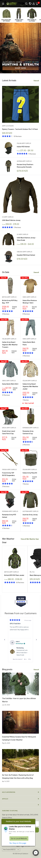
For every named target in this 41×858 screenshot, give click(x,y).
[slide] (20, 48)
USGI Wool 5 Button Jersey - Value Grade (26, 239)
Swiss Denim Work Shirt (10, 384)
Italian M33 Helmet (23, 146)
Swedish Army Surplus (24, 252)
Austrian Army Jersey (30, 515)
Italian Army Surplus (24, 143)
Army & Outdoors (8, 126)
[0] (37, 3)
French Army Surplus (9, 469)
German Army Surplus (24, 161)
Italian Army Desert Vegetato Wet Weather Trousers (10, 344)
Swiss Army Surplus (29, 297)
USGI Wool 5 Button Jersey (11, 220)
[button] (36, 853)
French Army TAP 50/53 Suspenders (8, 474)
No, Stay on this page (17, 843)
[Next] (36, 639)
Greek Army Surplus (9, 428)
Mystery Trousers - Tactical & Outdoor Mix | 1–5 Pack (20, 129)
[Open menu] (3, 4)
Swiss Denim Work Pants (29, 343)
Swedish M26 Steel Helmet (26, 255)
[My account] (34, 4)
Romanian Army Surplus (31, 428)
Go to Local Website (19, 838)
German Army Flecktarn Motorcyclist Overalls (25, 165)
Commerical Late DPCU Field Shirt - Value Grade (22, 652)
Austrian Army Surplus (30, 511)
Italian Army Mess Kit (30, 473)
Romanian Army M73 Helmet (9, 516)
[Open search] (26, 4)
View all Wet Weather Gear (30, 539)
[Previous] (4, 639)
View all (36, 81)
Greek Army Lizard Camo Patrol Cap (8, 432)
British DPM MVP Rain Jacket (14, 575)
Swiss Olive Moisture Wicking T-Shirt (30, 301)
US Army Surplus (7, 217)
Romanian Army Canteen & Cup (28, 432)
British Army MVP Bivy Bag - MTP (9, 301)
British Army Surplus (9, 297)
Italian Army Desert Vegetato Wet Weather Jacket (30, 386)
